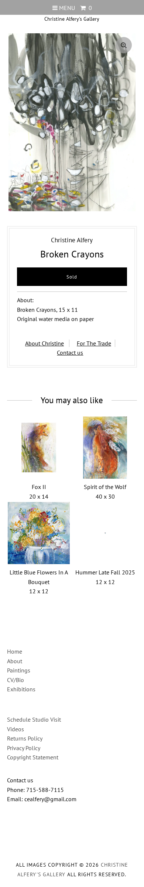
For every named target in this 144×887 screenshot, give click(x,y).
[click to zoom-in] (124, 45)
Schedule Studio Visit (34, 719)
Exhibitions (21, 689)
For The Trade (94, 343)
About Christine (44, 343)
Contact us (70, 352)
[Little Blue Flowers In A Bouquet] (39, 533)
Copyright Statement (32, 757)
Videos (15, 729)
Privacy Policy (23, 748)
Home (14, 651)
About (14, 661)
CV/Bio (15, 680)
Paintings (18, 670)
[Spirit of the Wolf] (105, 447)
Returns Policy (24, 738)
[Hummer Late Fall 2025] (105, 533)
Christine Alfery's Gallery (71, 19)
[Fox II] (39, 447)
